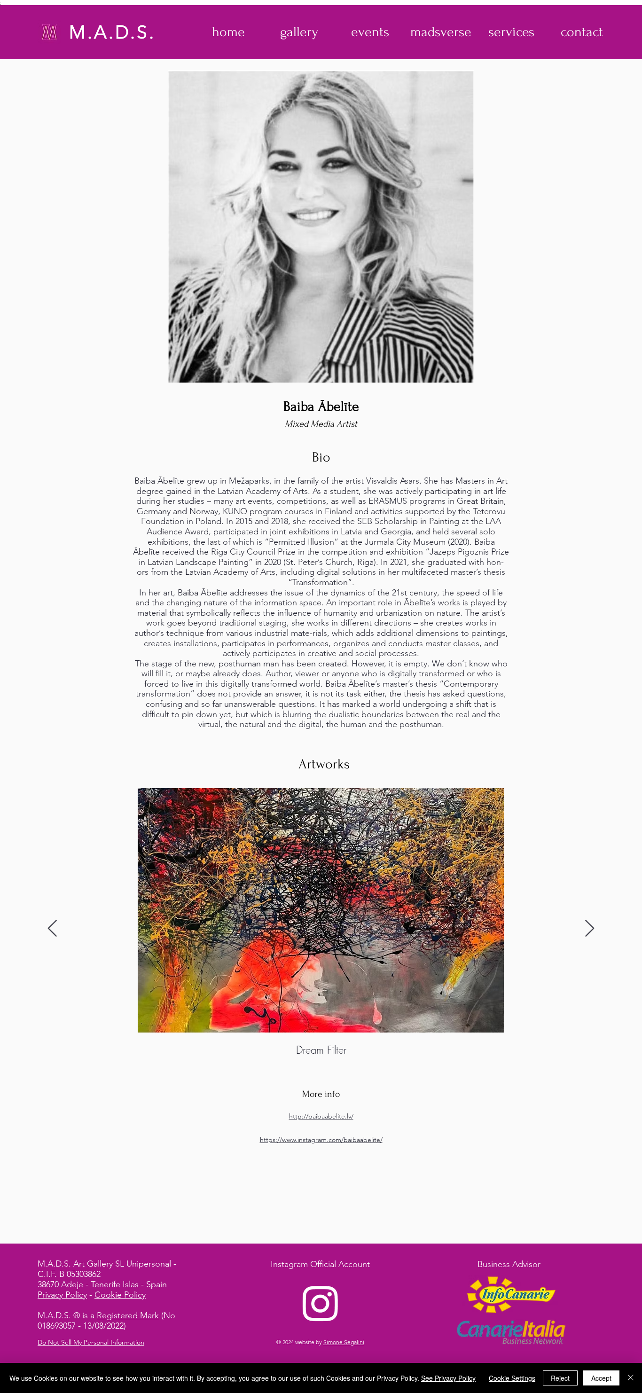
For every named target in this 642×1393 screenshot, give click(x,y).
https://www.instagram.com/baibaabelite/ (321, 1139)
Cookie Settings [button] (512, 1378)
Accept (601, 1378)
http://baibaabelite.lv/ (321, 1116)
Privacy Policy (62, 1295)
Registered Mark (128, 1315)
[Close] (630, 1377)
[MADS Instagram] (320, 1302)
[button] (299, 32)
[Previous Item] (52, 929)
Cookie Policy (120, 1295)
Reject (560, 1378)
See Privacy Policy (448, 1378)
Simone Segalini (343, 1342)
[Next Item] (589, 929)
